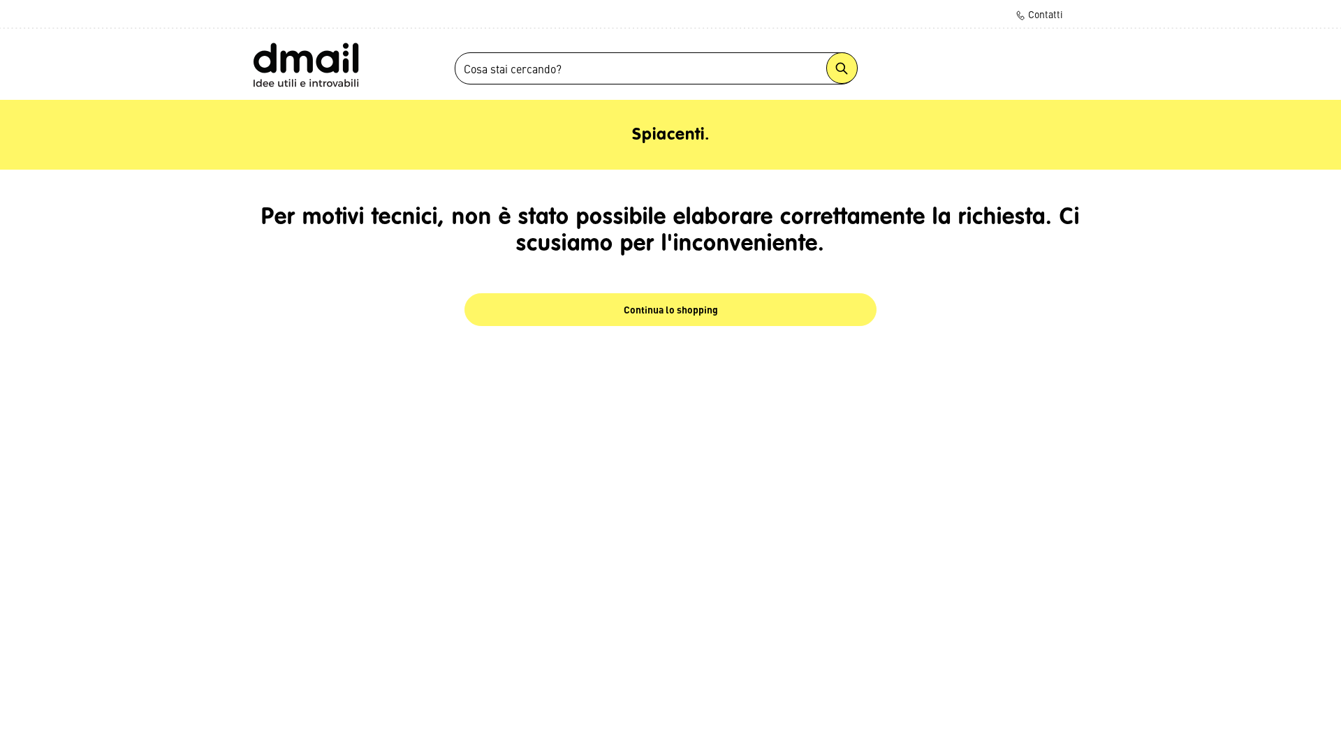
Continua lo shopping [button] (671, 309)
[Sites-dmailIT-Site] (305, 64)
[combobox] (656, 68)
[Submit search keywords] (842, 68)
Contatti (1044, 14)
